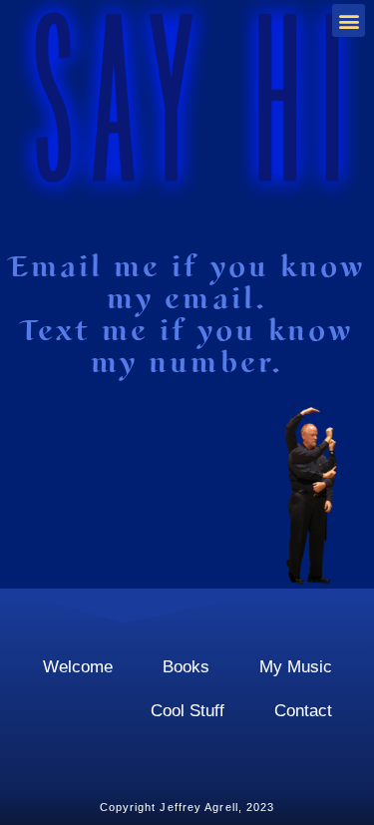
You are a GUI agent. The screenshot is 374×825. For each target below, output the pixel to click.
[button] (348, 20)
